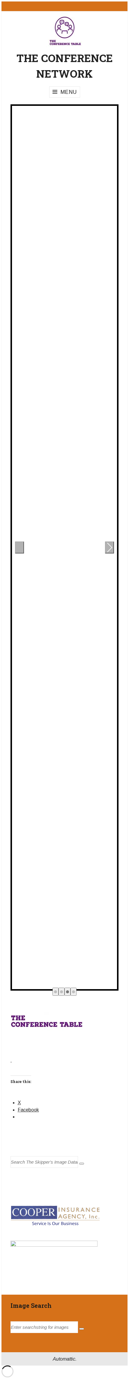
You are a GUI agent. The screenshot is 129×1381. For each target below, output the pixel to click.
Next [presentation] (109, 548)
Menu (69, 92)
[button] (55, 992)
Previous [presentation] (19, 548)
